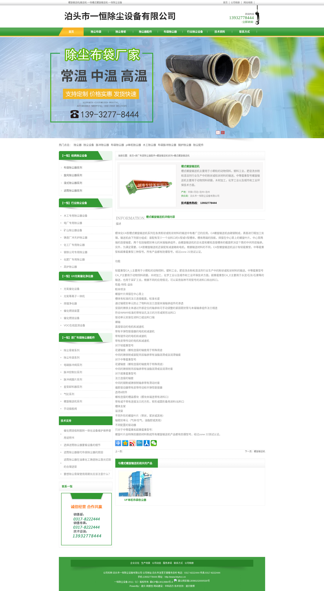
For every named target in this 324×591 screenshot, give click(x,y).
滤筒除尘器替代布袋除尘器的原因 (83, 452)
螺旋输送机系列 (164, 155)
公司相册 (235, 2)
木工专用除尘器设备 (75, 215)
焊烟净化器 (70, 303)
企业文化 (134, 563)
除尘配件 (198, 144)
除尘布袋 (96, 31)
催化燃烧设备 (72, 318)
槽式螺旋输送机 (182, 155)
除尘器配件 (145, 31)
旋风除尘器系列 (73, 175)
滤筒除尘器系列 (73, 190)
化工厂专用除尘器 (74, 244)
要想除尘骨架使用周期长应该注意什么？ (87, 474)
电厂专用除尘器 (73, 222)
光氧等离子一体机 (74, 296)
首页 (225, 2)
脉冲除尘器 (102, 144)
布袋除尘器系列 (73, 167)
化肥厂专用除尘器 (74, 259)
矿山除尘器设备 (73, 230)
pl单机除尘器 (133, 144)
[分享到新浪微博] (132, 443)
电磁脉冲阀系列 (73, 364)
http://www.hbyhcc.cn (175, 577)
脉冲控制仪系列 (73, 372)
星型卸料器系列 (73, 386)
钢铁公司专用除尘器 (75, 252)
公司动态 (156, 563)
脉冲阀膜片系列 (73, 379)
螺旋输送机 (259, 451)
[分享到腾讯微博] (139, 443)
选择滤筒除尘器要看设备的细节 (82, 444)
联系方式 (244, 31)
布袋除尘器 (170, 31)
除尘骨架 (121, 31)
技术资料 (219, 31)
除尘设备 (88, 144)
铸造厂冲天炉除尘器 (75, 237)
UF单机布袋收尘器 (135, 499)
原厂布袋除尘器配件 (145, 155)
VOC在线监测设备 (74, 325)
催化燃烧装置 (72, 310)
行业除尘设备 (195, 31)
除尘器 (78, 144)
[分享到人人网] (147, 443)
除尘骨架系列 (72, 350)
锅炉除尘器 (184, 144)
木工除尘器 (149, 144)
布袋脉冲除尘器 (167, 144)
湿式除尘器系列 (73, 182)
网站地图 (248, 2)
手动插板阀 (70, 408)
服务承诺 (167, 563)
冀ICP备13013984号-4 (161, 582)
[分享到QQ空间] (125, 443)
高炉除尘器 (70, 266)
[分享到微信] (154, 443)
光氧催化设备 (72, 288)
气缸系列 (69, 394)
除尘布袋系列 (72, 357)
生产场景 (145, 563)
